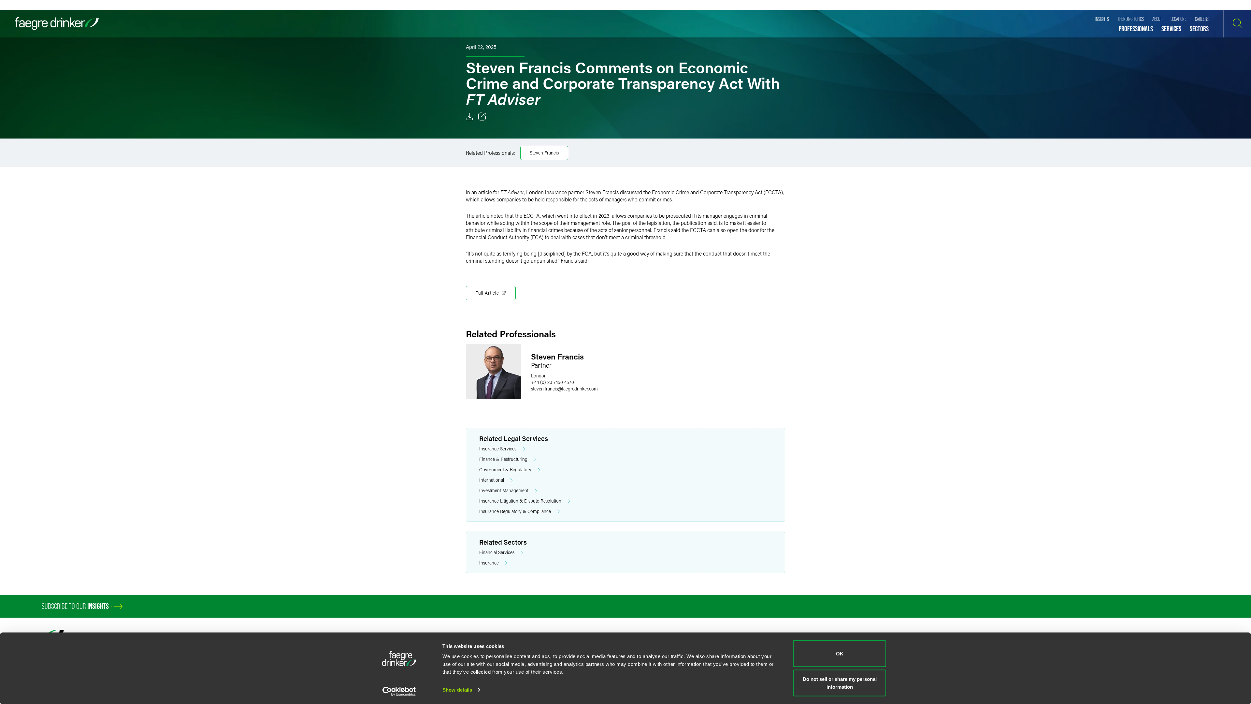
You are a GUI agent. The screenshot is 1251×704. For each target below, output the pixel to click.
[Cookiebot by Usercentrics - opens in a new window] (399, 691)
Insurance (489, 563)
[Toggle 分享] (482, 116)
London (539, 376)
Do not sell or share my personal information (840, 682)
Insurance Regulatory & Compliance (515, 511)
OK (839, 653)
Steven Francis (544, 153)
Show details (457, 690)
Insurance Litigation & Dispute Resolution (520, 501)
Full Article (487, 293)
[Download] (470, 116)
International (491, 480)
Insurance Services (497, 449)
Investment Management (503, 490)
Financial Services (496, 552)
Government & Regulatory (505, 469)
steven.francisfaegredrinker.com (564, 389)
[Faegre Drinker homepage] (57, 23)
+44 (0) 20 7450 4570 (552, 382)
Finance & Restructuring (503, 459)
